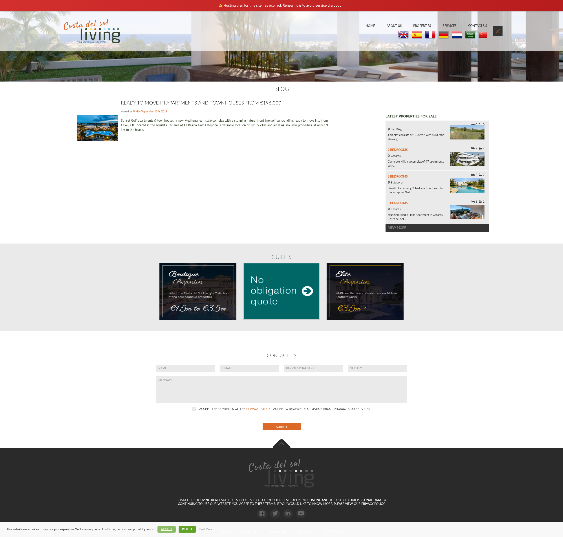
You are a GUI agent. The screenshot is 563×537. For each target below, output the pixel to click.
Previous (8, 46)
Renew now (292, 5)
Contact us (477, 25)
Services (450, 25)
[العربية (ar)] (470, 35)
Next (554, 46)
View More (397, 227)
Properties (422, 25)
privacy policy (258, 409)
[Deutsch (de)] (443, 35)
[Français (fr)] (430, 35)
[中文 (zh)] (482, 35)
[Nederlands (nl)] (456, 35)
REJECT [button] (187, 529)
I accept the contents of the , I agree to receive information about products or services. (284, 409)
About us (394, 25)
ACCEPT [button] (166, 529)
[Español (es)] (416, 35)
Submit (281, 427)
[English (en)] (403, 35)
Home (370, 25)
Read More (205, 529)
